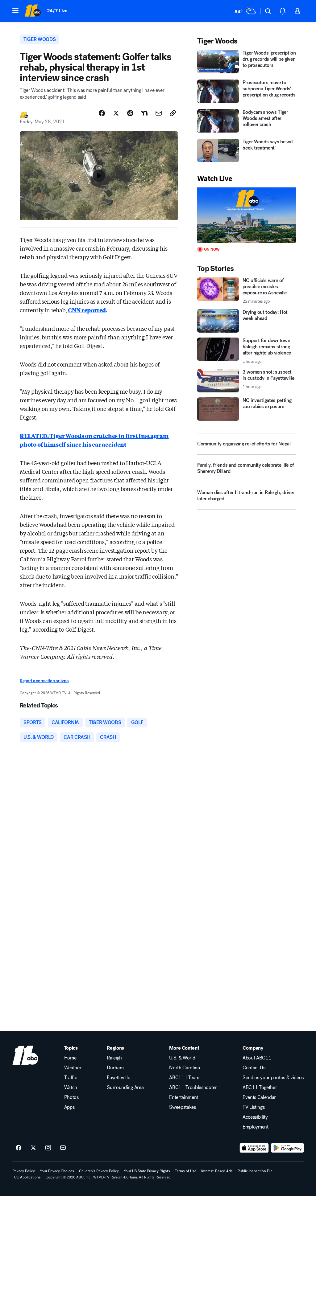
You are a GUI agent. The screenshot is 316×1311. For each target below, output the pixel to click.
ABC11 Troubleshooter (193, 1087)
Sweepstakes (182, 1107)
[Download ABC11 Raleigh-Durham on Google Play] (287, 1148)
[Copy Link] (173, 113)
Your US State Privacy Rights (147, 1171)
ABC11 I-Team (184, 1077)
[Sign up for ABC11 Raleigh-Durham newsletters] (63, 1148)
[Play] (246, 215)
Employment (255, 1127)
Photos (71, 1097)
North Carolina (184, 1067)
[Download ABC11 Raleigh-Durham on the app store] (254, 1148)
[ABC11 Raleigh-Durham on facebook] (18, 1148)
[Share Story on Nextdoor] (144, 113)
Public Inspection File (255, 1171)
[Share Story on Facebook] (102, 113)
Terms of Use (185, 1171)
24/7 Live (57, 10)
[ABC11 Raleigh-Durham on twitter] (33, 1148)
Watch (70, 1087)
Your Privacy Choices (57, 1171)
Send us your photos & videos (273, 1077)
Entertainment (183, 1097)
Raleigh (114, 1057)
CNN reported (87, 310)
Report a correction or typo (44, 681)
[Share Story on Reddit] (130, 113)
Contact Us (254, 1067)
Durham (115, 1067)
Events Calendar (259, 1097)
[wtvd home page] (25, 1055)
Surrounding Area (125, 1087)
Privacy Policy (23, 1171)
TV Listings (253, 1107)
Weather (72, 1067)
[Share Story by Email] (158, 113)
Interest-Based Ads (217, 1171)
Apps (69, 1107)
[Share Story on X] (116, 113)
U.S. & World (182, 1057)
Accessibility (255, 1117)
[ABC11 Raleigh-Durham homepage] (32, 11)
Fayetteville (118, 1077)
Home (70, 1057)
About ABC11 (257, 1057)
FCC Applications (26, 1177)
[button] (15, 10)
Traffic (70, 1077)
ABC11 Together (260, 1087)
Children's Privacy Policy (99, 1171)
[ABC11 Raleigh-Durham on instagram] (48, 1148)
